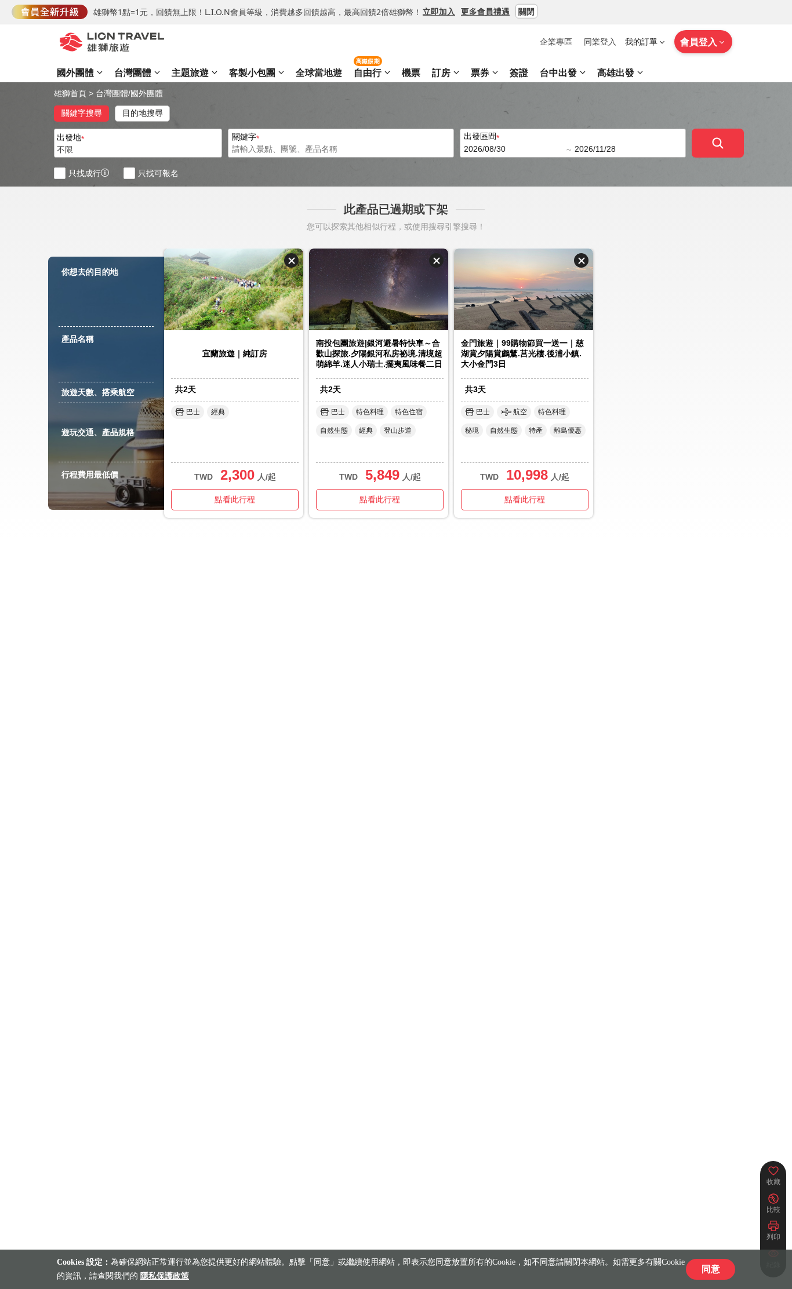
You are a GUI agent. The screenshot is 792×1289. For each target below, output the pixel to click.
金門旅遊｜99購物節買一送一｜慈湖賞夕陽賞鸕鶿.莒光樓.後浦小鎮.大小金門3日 (522, 353)
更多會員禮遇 (485, 10)
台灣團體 (112, 93)
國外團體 (146, 93)
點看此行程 (235, 499)
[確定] (718, 143)
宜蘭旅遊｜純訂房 (234, 353)
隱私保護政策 (164, 1276)
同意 (711, 1269)
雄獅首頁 (70, 93)
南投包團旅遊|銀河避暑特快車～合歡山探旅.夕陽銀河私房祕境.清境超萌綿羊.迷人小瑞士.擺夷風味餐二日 (379, 353)
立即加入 (439, 10)
